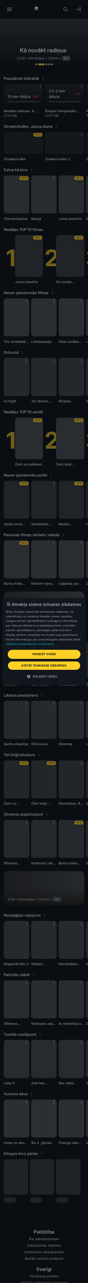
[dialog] (44, 641)
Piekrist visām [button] (44, 654)
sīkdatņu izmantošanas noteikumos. (30, 644)
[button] (44, 676)
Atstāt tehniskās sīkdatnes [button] (43, 666)
